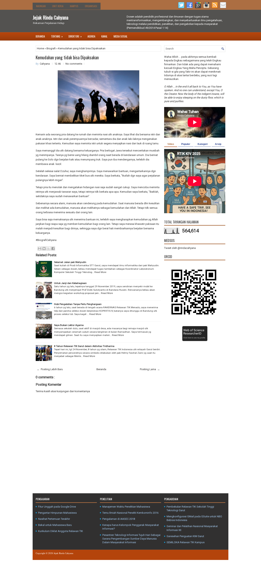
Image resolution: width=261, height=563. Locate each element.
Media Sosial (120, 36)
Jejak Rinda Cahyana (50, 17)
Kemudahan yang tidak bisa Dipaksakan (67, 57)
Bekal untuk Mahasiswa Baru (55, 525)
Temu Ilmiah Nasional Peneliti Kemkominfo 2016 (130, 512)
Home (41, 48)
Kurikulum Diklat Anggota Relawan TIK (60, 531)
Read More (100, 272)
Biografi (51, 48)
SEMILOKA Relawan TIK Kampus (186, 542)
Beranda (40, 36)
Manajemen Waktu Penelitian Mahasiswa (126, 506)
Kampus (74, 6)
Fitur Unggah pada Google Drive (57, 506)
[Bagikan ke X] (48, 248)
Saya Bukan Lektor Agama (69, 325)
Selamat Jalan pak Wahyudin (70, 262)
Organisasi (91, 6)
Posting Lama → (150, 369)
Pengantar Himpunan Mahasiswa (57, 512)
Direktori (75, 36)
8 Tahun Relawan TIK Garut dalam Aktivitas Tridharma (84, 346)
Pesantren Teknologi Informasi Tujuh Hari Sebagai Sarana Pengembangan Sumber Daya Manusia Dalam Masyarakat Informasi (131, 538)
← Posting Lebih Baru (50, 369)
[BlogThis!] (44, 248)
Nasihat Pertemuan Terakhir (54, 518)
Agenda (91, 36)
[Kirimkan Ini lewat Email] (40, 248)
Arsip (218, 144)
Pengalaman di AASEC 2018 (118, 518)
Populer (185, 144)
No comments (73, 63)
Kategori (203, 144)
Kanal (104, 36)
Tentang (57, 36)
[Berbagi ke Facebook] (53, 248)
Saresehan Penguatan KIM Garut (185, 536)
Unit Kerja (57, 6)
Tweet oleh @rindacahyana (180, 247)
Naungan (41, 6)
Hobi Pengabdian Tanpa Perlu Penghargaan (78, 304)
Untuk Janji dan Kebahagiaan (70, 283)
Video (170, 144)
